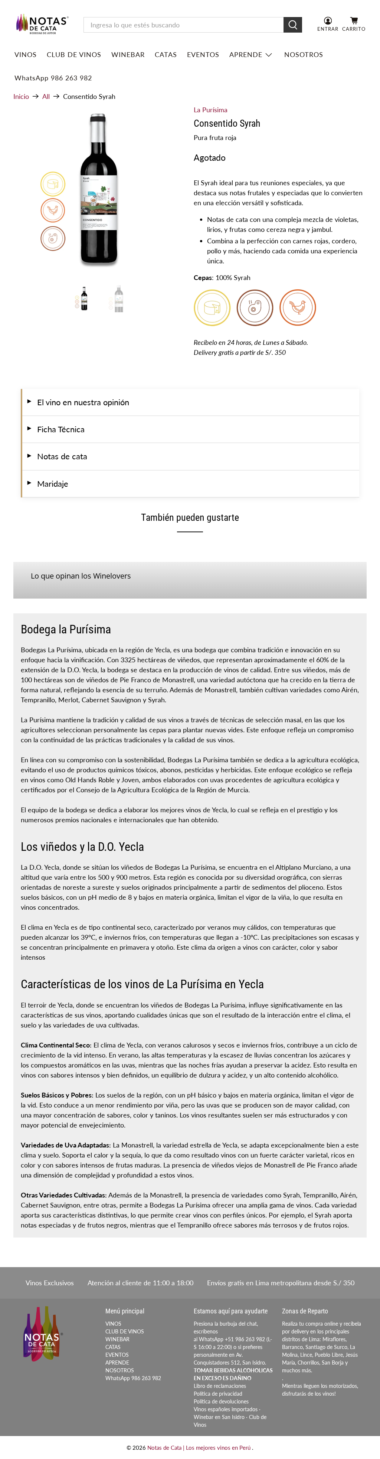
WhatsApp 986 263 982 (53, 78)
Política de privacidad (218, 1393)
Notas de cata (56, 456)
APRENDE (245, 54)
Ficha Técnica (55, 429)
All (46, 96)
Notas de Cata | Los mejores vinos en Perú (199, 1447)
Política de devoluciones (221, 1401)
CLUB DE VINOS (74, 54)
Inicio (21, 96)
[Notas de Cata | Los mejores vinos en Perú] (42, 25)
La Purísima (210, 110)
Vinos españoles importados (226, 1409)
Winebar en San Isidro (219, 1417)
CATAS (166, 54)
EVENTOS (203, 54)
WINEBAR (128, 54)
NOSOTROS (303, 54)
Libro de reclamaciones (220, 1386)
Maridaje (47, 484)
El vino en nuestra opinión (77, 402)
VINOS (25, 54)
